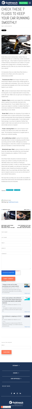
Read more (27, 293)
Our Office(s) (15, 378)
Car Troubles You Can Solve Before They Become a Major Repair (24, 226)
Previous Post (6, 209)
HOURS (15, 373)
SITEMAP (15, 365)
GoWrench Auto (13, 202)
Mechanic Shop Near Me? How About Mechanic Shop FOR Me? (8, 226)
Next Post (27, 209)
